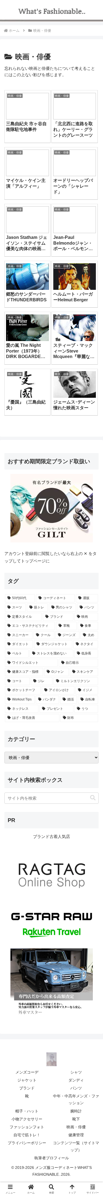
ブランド (27, 1088)
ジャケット (27, 1080)
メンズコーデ (26, 1072)
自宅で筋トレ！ (26, 1135)
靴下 (76, 1119)
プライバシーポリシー (27, 1143)
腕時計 (76, 1111)
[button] (93, 798)
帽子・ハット (26, 1111)
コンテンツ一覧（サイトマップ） (76, 1146)
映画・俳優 (76, 1127)
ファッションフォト (27, 1127)
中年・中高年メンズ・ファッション (76, 1099)
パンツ (76, 1088)
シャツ (76, 1072)
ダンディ (76, 1080)
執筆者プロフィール (51, 1158)
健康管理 (76, 1135)
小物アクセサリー (27, 1119)
